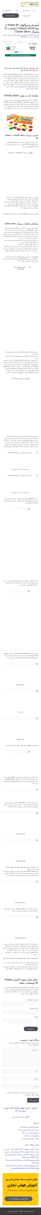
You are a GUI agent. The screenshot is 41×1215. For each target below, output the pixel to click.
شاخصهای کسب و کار (33, 1136)
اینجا (19, 197)
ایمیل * (36, 1017)
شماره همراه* (33, 1008)
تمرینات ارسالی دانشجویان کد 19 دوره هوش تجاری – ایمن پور (22, 1149)
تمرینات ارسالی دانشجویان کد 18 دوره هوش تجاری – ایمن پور (22, 1152)
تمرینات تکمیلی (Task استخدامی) (30, 1130)
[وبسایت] (20, 1086)
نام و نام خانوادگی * (32, 1000)
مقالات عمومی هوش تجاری (31, 1138)
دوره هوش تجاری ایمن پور (15, 35)
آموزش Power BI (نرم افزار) (31, 35)
